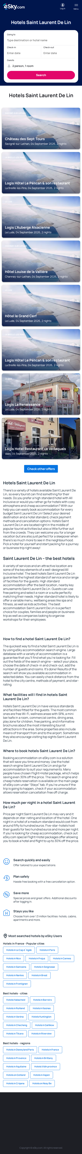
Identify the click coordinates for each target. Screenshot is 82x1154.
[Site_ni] (24, 1122)
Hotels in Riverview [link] (41, 1033)
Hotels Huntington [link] (41, 1016)
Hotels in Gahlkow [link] (44, 1025)
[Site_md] (7, 1113)
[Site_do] (52, 1113)
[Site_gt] (35, 1122)
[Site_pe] (52, 1104)
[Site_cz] (75, 1104)
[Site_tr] (64, 1104)
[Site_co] (41, 1113)
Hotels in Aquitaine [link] (16, 1066)
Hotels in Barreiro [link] (42, 999)
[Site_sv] (75, 1113)
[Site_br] (7, 1104)
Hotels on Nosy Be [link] (41, 1083)
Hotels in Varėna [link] (15, 1016)
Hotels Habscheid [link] (15, 999)
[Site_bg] (29, 1104)
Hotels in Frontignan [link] (17, 983)
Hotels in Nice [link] (13, 958)
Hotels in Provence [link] (16, 1058)
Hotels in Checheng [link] (16, 1025)
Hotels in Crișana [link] (15, 1083)
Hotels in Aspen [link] (41, 1075)
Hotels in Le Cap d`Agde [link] (19, 950)
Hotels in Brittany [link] (43, 1058)
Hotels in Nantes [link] (15, 975)
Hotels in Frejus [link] (37, 958)
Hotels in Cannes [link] (62, 958)
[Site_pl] (41, 1104)
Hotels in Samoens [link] (16, 966)
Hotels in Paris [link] (47, 950)
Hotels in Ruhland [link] (15, 1008)
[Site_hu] (29, 1113)
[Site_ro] (18, 1104)
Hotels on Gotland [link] (15, 1075)
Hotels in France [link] (50, 1049)
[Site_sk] (18, 1113)
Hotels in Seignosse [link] (44, 966)
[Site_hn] (47, 1122)
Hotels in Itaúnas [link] (42, 1008)
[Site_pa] (64, 1113)
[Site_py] (58, 1122)
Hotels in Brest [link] (39, 975)
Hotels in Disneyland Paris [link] (20, 1049)
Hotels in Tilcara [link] (14, 1033)
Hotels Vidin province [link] (45, 1066)
